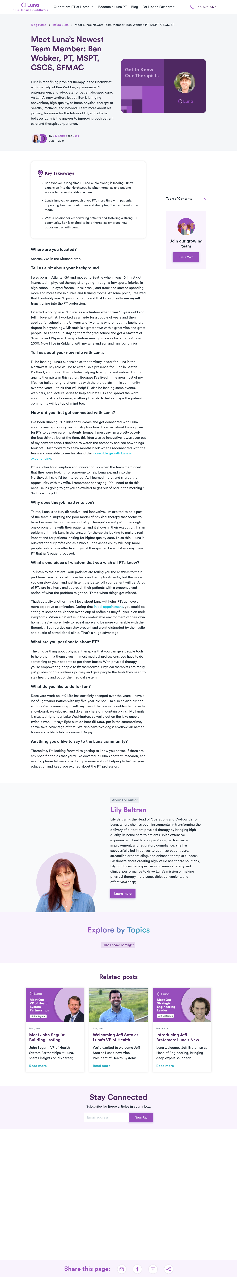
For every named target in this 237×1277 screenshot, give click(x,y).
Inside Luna (60, 24)
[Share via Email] (121, 1269)
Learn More (186, 257)
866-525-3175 (206, 7)
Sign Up (141, 1117)
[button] (168, 1269)
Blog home (38, 24)
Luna (76, 136)
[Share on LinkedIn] (153, 1269)
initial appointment (108, 607)
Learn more (123, 893)
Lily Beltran (60, 136)
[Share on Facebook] (137, 1269)
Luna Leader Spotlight (118, 945)
